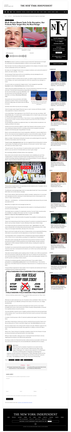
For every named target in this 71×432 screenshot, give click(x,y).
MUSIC (34, 417)
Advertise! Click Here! (59, 43)
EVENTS (56, 417)
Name (7, 391)
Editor (61, 41)
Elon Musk (17, 359)
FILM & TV (45, 417)
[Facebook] (5, 12)
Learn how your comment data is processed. (25, 402)
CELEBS (25, 417)
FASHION (51, 417)
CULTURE (11, 20)
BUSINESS (7, 20)
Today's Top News (58, 63)
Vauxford (23, 50)
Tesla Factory (36, 225)
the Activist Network (35, 323)
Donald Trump (11, 359)
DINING (62, 417)
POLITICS (14, 417)
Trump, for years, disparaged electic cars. (14, 142)
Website (35, 391)
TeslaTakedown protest (28, 359)
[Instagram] (8, 12)
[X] (11, 12)
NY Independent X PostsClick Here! (58, 57)
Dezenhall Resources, (20, 85)
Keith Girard (8, 26)
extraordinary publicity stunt (19, 261)
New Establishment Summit (19, 214)
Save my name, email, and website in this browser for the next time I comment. (22, 395)
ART (30, 417)
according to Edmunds (39, 118)
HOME (8, 417)
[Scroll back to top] (35, 424)
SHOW (39, 417)
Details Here (49, 421)
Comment (8, 378)
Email (21, 391)
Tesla (22, 359)
